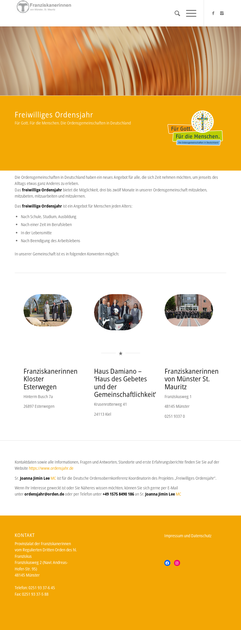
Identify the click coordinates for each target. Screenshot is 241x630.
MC (53, 478)
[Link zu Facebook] (213, 13)
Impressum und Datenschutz (187, 535)
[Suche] (174, 13)
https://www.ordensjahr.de (51, 468)
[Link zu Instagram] (221, 13)
